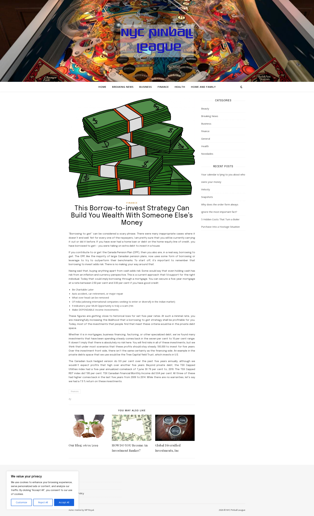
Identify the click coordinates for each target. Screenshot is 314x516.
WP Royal (89, 509)
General (205, 138)
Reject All (43, 502)
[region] (42, 490)
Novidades (207, 153)
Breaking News (122, 86)
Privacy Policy (76, 493)
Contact (73, 485)
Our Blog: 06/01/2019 (83, 445)
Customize (21, 502)
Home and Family (203, 86)
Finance (163, 86)
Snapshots (207, 197)
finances (74, 391)
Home (102, 86)
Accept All (64, 502)
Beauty (205, 108)
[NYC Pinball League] (157, 41)
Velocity (205, 189)
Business (145, 86)
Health (180, 86)
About (72, 478)
